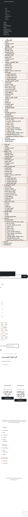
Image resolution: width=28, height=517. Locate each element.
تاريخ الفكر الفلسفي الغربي (13, 127)
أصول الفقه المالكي (11, 75)
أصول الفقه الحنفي (11, 74)
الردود (6, 109)
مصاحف (7, 99)
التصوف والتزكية (9, 52)
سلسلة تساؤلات (10, 131)
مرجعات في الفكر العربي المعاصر (15, 136)
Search (25, 276)
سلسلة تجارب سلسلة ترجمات (14, 129)
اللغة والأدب (8, 40)
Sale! (6, 8)
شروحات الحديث (9, 84)
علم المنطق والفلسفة (10, 112)
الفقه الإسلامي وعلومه (11, 62)
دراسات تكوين (10, 122)
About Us (7, 19)
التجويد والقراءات (9, 104)
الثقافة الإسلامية (9, 116)
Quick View (7, 387)
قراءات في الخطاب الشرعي (14, 121)
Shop (6, 13)
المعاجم (7, 45)
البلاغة (6, 42)
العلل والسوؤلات (9, 94)
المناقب (7, 60)
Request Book (8, 16)
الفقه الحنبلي (8, 69)
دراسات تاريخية (10, 126)
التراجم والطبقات (9, 58)
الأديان (6, 111)
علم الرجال (8, 95)
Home (6, 10)
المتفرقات (8, 114)
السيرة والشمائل (9, 55)
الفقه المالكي (8, 65)
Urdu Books (9, 141)
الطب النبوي (8, 57)
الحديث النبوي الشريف (11, 80)
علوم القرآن (8, 102)
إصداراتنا (7, 138)
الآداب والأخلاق (9, 47)
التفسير (7, 101)
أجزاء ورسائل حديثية (10, 87)
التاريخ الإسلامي (9, 54)
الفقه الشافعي (8, 67)
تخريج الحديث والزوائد (10, 85)
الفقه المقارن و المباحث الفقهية (13, 70)
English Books (10, 139)
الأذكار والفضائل (9, 50)
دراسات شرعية (10, 119)
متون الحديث (8, 82)
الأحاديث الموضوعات (10, 89)
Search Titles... (3, 346)
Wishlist (6, 18)
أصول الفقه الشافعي (12, 77)
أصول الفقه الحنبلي (11, 79)
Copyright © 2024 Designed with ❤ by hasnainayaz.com (14, 479)
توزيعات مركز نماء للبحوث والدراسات (14, 117)
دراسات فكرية (10, 124)
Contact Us (7, 14)
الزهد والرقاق (8, 48)
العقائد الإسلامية (9, 107)
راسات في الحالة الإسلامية (13, 134)
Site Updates (7, 11)
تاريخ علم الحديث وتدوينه (11, 90)
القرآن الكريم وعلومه (11, 97)
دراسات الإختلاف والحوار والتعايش (15, 132)
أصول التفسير (8, 105)
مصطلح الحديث (9, 92)
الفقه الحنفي (8, 64)
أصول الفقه (8, 72)
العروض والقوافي (9, 43)
